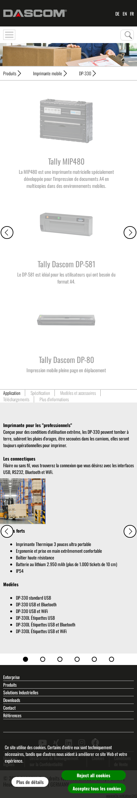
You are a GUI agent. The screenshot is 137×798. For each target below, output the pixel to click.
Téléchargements (16, 399)
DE (117, 13)
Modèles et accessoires (78, 393)
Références (12, 715)
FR (132, 13)
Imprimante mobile (47, 73)
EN (125, 13)
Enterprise (11, 677)
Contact (9, 707)
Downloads (11, 700)
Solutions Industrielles (20, 692)
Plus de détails (30, 782)
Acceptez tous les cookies (97, 788)
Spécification (40, 393)
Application (11, 393)
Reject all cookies (93, 775)
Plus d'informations (54, 399)
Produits (9, 73)
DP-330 (85, 73)
